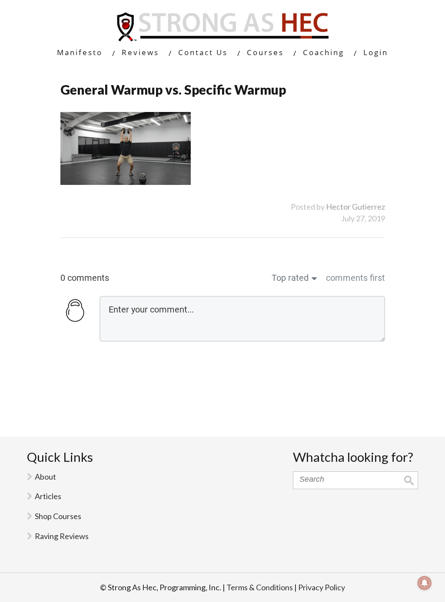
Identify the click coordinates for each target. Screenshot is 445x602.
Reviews (140, 52)
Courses (265, 52)
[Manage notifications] (425, 583)
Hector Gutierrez (355, 206)
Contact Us (203, 52)
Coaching (323, 52)
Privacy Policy (321, 587)
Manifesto (80, 52)
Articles (48, 496)
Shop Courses (58, 516)
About (45, 476)
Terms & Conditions (259, 587)
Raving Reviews (62, 536)
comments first (355, 278)
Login (375, 52)
